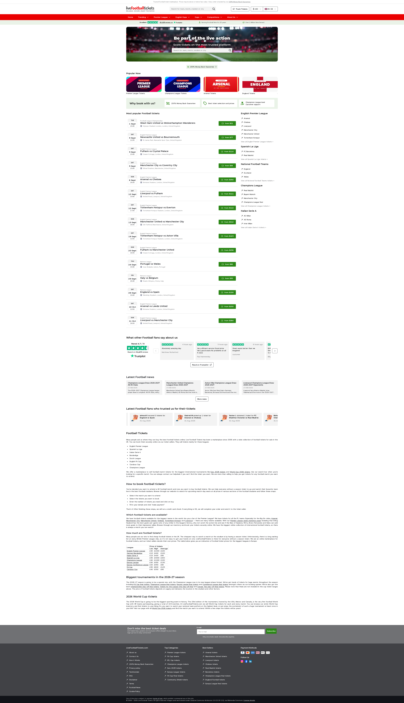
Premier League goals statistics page (245, 521)
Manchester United (251, 134)
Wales (246, 177)
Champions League (134, 560)
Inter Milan (248, 223)
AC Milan (247, 216)
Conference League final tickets (215, 584)
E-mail (199, 627)
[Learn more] (216, 67)
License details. (249, 700)
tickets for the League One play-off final (176, 587)
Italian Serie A (132, 555)
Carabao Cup (132, 569)
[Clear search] (214, 9)
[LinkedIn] (250, 661)
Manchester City (250, 130)
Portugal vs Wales (150, 264)
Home (130, 17)
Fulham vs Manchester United (157, 250)
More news (202, 399)
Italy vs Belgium (149, 278)
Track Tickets (241, 9)
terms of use (157, 698)
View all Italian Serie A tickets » (253, 227)
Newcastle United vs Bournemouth (160, 137)
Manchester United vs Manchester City (162, 221)
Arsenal (247, 118)
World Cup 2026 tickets (240, 472)
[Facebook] (246, 661)
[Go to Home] (140, 8)
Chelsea (247, 122)
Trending (142, 17)
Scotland (247, 173)
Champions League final (253, 202)
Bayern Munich (249, 194)
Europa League (133, 562)
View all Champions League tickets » (255, 206)
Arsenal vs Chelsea (150, 179)
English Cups (181, 17)
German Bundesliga (134, 553)
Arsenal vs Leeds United (153, 306)
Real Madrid (248, 155)
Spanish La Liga (133, 558)
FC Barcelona (249, 151)
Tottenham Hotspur (252, 138)
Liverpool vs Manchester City (156, 320)
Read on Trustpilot (200, 365)
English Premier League (136, 551)
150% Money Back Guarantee (239, 2)
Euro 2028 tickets (218, 472)
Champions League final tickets (163, 584)
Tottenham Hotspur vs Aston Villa (159, 235)
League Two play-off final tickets (210, 587)
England (247, 169)
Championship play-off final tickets (145, 587)
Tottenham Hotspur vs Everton (157, 207)
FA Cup (130, 567)
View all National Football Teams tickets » (257, 181)
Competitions (213, 17)
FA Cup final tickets (141, 584)
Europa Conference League (138, 565)
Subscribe (271, 631)
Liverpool (247, 126)
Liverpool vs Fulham (151, 193)
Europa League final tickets (187, 584)
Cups (197, 17)
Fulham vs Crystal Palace (154, 151)
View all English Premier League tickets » (257, 142)
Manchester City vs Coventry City (158, 165)
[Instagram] (242, 661)
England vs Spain (149, 292)
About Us (231, 17)
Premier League (161, 17)
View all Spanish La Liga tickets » (254, 159)
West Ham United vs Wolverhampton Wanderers (167, 123)
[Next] (274, 351)
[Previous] (155, 351)
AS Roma (247, 220)
